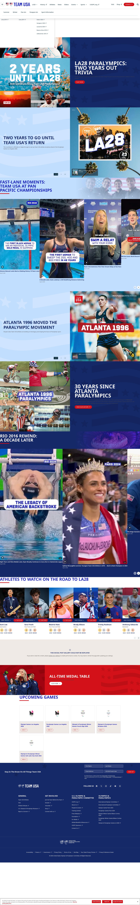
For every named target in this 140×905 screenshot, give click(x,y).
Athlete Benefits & (80, 822)
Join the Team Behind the (54, 800)
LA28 (33, 5)
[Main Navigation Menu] (2, 4)
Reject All (106, 901)
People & (77, 808)
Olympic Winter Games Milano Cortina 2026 (109, 814)
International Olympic (108, 802)
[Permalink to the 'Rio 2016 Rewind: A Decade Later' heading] (34, 440)
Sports (83, 5)
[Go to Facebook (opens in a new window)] (96, 786)
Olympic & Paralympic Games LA (110, 823)
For (75, 819)
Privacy (109, 777)
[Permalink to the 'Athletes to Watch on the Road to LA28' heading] (90, 579)
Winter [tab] (15, 12)
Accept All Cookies (117, 901)
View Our (84, 407)
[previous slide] (61, 174)
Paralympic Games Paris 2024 (107, 810)
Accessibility (29, 852)
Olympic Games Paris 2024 (106, 808)
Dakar (41, 19)
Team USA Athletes (23, 800)
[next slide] (65, 174)
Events (73, 5)
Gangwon (42, 23)
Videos (66, 5)
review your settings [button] (54, 656)
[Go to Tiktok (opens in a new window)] (110, 786)
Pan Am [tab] (23, 12)
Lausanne (42, 26)
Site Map (76, 852)
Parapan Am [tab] (34, 12)
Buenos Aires (43, 30)
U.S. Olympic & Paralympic (29, 808)
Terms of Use (112, 775)
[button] (85, 172)
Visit (112, 4)
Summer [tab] (6, 12)
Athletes (52, 5)
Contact (75, 828)
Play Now (79, 82)
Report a (24, 811)
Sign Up (131, 772)
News (60, 5)
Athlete (23, 805)
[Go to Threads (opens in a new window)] (120, 786)
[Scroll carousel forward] (138, 287)
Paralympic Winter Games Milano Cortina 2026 (110, 819)
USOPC (77, 825)
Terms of (118, 777)
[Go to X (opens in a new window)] (101, 786)
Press (76, 813)
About (75, 805)
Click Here (54, 683)
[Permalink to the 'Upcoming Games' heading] (59, 697)
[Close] (137, 901)
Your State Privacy (89, 852)
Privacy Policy (105, 775)
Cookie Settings (96, 901)
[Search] (137, 4)
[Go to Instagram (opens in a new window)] (106, 786)
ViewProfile (5, 621)
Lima (5, 19)
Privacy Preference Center (106, 852)
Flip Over (19, 620)
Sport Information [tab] (47, 12)
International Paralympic (109, 805)
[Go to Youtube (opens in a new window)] (115, 786)
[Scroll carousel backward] (135, 287)
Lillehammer (43, 33)
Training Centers (76, 810)
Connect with (50, 811)
